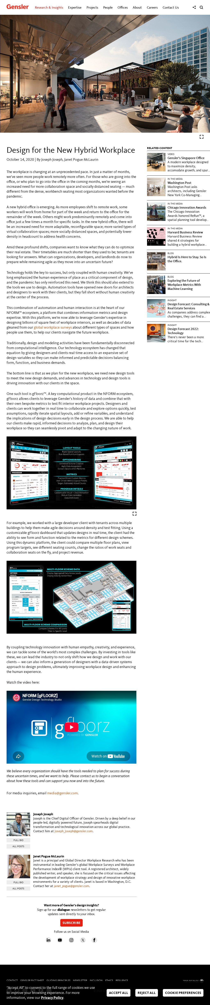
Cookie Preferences (183, 993)
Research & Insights (49, 7)
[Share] (194, 7)
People (108, 7)
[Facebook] (94, 942)
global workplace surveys (53, 327)
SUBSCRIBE (71, 923)
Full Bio (18, 840)
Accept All (118, 993)
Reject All (147, 993)
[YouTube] (60, 942)
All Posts (18, 846)
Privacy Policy (52, 998)
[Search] (201, 7)
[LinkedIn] (48, 942)
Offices (123, 7)
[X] (83, 942)
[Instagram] (71, 942)
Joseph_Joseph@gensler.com (74, 831)
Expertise (74, 7)
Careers (152, 7)
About (137, 7)
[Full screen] (201, 137)
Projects (92, 7)
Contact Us (171, 7)
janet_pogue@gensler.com (71, 886)
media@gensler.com (62, 793)
